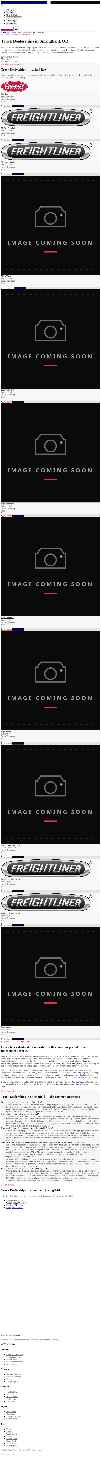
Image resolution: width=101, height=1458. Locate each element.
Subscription (11, 1438)
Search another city (26, 1330)
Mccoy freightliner (8, 162)
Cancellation (11, 1434)
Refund (9, 1436)
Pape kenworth (7, 617)
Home (3, 32)
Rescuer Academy (13, 1377)
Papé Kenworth (7, 504)
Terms (8, 1429)
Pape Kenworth (7, 390)
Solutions (11, 13)
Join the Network (14, 18)
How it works (12, 1396)
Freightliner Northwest (10, 879)
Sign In (44, 2)
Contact (37, 2)
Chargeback (11, 1441)
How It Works (12, 15)
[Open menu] (16, 29)
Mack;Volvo (6, 276)
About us (10, 1394)
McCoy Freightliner (9, 128)
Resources (11, 23)
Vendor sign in (12, 1381)
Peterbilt (4, 94)
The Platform (11, 1392)
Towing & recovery (14, 1357)
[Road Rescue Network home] (11, 5)
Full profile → (18, 106)
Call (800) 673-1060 (25, 2)
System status (11, 1419)
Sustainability (11, 1446)
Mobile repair (11, 1359)
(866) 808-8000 (77, 1082)
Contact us (10, 1414)
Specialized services (14, 1362)
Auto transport (12, 1364)
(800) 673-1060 (8, 1344)
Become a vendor (13, 1374)
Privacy (9, 1431)
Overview (11, 10)
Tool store (10, 1379)
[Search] (49, 2)
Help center (11, 1411)
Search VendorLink (9, 2)
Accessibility (11, 1443)
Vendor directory (13, 1416)
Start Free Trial (7, 30)
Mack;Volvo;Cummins (10, 845)
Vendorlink (11, 32)
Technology (12, 21)
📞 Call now (6, 106)
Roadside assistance (14, 1354)
